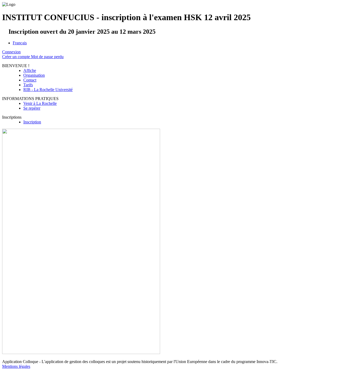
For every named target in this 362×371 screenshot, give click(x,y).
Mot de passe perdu (47, 56)
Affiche (29, 70)
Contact (29, 80)
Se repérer (31, 108)
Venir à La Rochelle (40, 103)
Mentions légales (16, 366)
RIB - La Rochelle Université (48, 89)
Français (20, 43)
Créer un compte (16, 56)
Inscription (32, 122)
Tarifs (28, 85)
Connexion (11, 52)
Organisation (34, 75)
